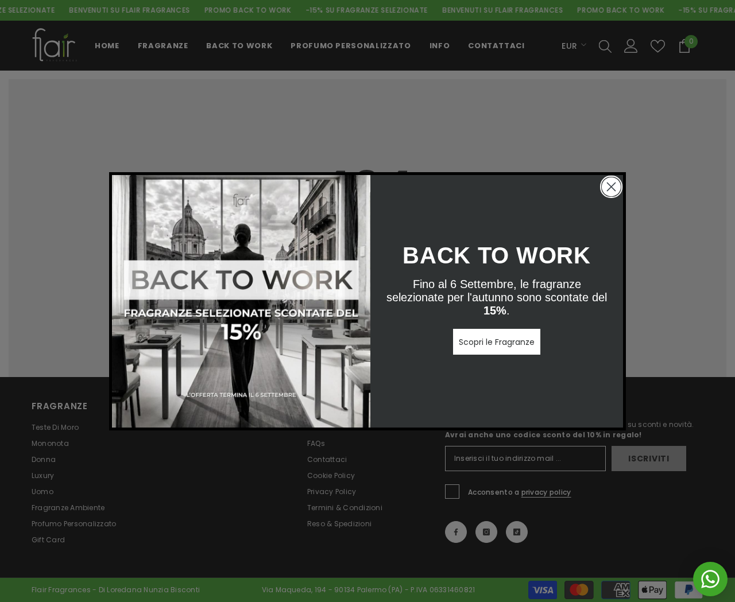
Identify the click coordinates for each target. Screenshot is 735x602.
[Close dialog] (611, 187)
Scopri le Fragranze (497, 342)
